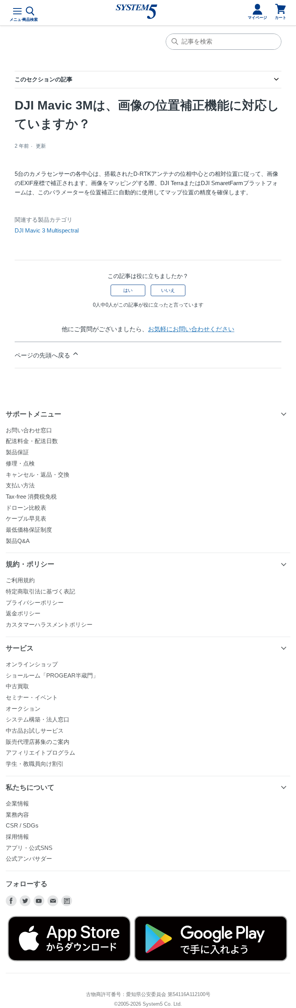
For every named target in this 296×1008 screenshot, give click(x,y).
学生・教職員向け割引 (35, 763)
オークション (23, 708)
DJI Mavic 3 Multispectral (47, 230)
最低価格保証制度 (29, 529)
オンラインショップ (32, 664)
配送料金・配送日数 (32, 441)
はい (128, 290)
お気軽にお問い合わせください (191, 329)
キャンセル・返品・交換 (37, 474)
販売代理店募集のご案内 (37, 741)
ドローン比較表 (26, 507)
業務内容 (17, 814)
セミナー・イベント (32, 697)
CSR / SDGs (22, 825)
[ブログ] (66, 900)
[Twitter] (25, 900)
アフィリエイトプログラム (40, 752)
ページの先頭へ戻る (43, 355)
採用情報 (17, 836)
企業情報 (17, 803)
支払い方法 (20, 485)
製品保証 (17, 452)
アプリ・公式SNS (29, 847)
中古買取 (17, 686)
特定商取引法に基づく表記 (40, 591)
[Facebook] (11, 900)
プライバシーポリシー (35, 602)
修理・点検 (20, 463)
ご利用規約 (20, 580)
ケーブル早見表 (26, 518)
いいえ (168, 290)
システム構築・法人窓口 (37, 719)
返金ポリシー (23, 613)
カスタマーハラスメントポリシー (49, 624)
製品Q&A (18, 541)
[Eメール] (52, 900)
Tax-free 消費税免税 (31, 496)
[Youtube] (39, 900)
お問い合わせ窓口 (29, 430)
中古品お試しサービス (35, 730)
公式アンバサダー (29, 858)
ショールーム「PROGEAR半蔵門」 (52, 675)
